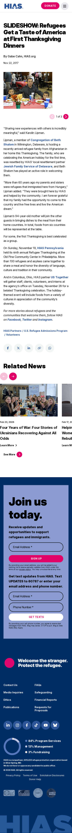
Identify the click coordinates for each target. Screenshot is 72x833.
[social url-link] (39, 348)
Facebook (14, 319)
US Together (60, 277)
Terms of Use (30, 775)
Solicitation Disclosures (52, 775)
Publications (11, 707)
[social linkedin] (28, 348)
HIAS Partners (12, 330)
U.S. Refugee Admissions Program (45, 330)
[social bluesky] (55, 725)
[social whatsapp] (49, 348)
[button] (66, 116)
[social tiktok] (36, 725)
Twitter (27, 319)
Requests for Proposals (43, 709)
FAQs (38, 685)
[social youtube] (45, 725)
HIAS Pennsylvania (50, 248)
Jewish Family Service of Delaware (27, 166)
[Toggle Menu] (65, 6)
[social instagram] (17, 725)
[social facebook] (7, 348)
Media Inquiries (13, 692)
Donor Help (35, 779)
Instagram (45, 319)
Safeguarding (43, 692)
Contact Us (10, 685)
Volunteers (13, 334)
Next (13, 376)
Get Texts (36, 616)
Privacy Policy (13, 775)
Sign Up (36, 558)
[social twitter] (18, 348)
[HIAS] (36, 662)
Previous (4, 376)
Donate (50, 5)
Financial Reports (46, 699)
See (9, 454)
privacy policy (25, 569)
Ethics (7, 699)
